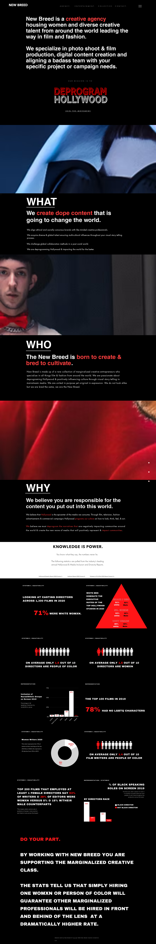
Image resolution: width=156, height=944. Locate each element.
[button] (140, 6)
